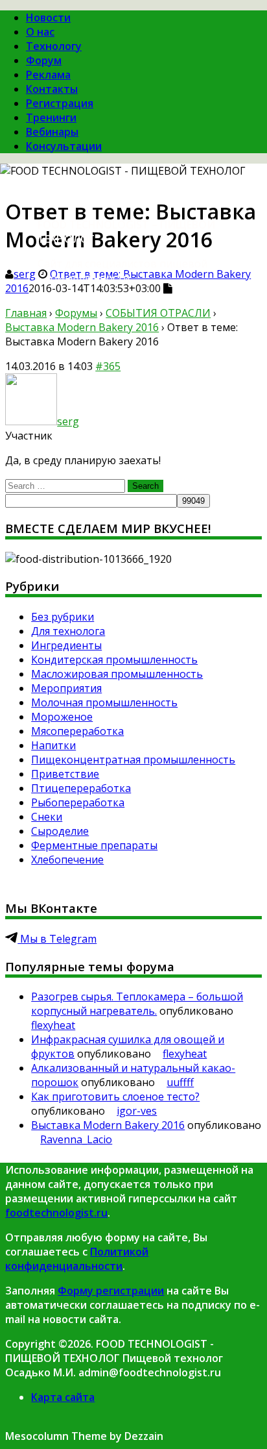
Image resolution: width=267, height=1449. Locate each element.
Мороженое (62, 717)
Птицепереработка (81, 788)
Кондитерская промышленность (114, 659)
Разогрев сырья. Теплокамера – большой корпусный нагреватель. (137, 1003)
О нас (40, 32)
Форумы (76, 313)
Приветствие (65, 774)
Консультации (64, 146)
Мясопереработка (77, 731)
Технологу (54, 46)
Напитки (53, 745)
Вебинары (52, 132)
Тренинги (51, 117)
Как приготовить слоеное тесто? (115, 1096)
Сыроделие (60, 831)
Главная (26, 313)
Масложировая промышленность (117, 674)
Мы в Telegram (57, 939)
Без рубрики (62, 617)
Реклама (48, 75)
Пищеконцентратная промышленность (133, 759)
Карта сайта (63, 1397)
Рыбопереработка (77, 802)
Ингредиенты (66, 645)
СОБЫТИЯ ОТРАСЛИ (158, 313)
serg (25, 274)
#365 (108, 366)
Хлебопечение (67, 859)
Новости (48, 17)
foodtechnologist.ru (56, 1213)
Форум (44, 60)
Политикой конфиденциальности (76, 1259)
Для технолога (68, 631)
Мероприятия (66, 688)
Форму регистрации (111, 1290)
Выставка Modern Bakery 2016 (82, 327)
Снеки (46, 817)
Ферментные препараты (94, 845)
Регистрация (59, 103)
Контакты (52, 89)
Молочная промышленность (104, 702)
